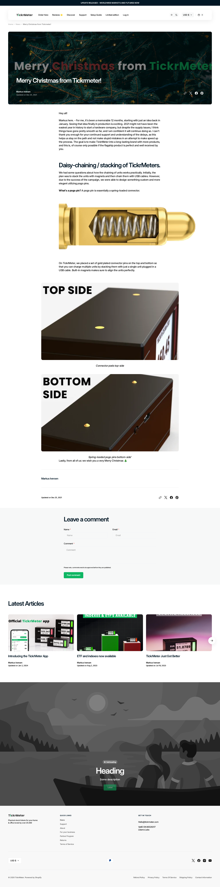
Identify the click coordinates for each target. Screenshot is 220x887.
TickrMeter (19, 877)
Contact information (203, 877)
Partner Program (67, 836)
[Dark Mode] (174, 15)
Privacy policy (153, 877)
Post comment (73, 575)
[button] (201, 15)
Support (63, 824)
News (18, 24)
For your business (67, 832)
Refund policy (139, 877)
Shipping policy (185, 877)
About (62, 828)
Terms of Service (67, 844)
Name (66, 529)
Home (10, 24)
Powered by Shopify (33, 877)
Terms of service (169, 877)
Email (115, 529)
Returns (63, 840)
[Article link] (41, 640)
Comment (68, 543)
